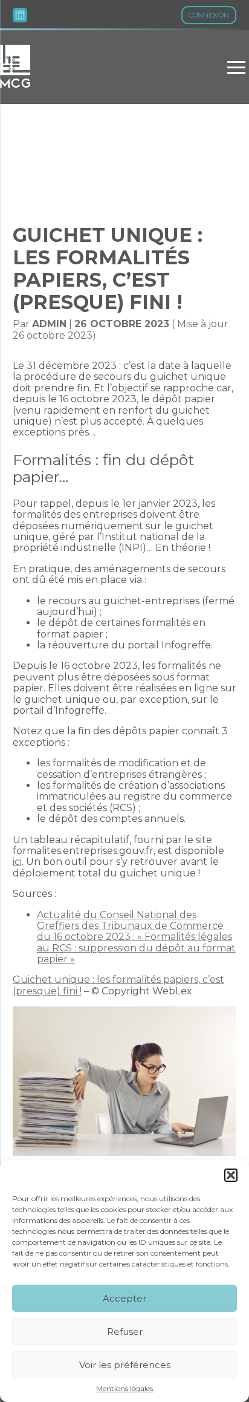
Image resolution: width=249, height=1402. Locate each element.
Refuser (125, 1331)
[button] (231, 1175)
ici (17, 861)
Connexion (209, 15)
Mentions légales (124, 1388)
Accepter (124, 1298)
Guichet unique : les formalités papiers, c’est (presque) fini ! (118, 985)
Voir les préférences (124, 1365)
